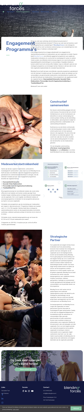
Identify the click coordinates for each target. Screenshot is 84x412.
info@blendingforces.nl (49, 393)
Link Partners (5, 393)
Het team (10, 12)
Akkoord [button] (76, 408)
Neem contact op (25, 369)
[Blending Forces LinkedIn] (2, 398)
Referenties (45, 12)
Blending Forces (38, 56)
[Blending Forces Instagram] (2, 402)
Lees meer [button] (16, 409)
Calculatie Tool (5, 391)
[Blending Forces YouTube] (32, 391)
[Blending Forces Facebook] (2, 394)
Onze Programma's (23, 12)
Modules (35, 12)
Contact (55, 12)
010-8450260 (47, 391)
